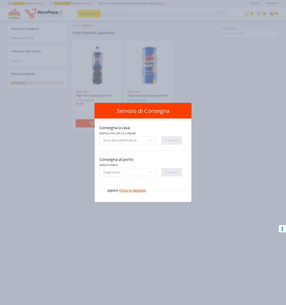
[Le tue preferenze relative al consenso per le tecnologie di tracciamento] (282, 228)
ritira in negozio (132, 190)
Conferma (171, 140)
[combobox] (127, 140)
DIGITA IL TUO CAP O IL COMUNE (117, 133)
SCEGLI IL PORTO (108, 165)
